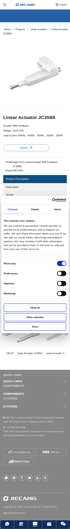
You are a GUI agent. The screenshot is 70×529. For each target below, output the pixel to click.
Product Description (17, 179)
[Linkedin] (14, 478)
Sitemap (36, 506)
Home (7, 29)
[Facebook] (22, 478)
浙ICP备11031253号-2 (14, 513)
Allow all (35, 307)
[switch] (61, 273)
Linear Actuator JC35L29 (15, 353)
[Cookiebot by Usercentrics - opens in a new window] (52, 200)
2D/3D (9, 195)
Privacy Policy (50, 506)
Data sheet (12, 187)
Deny (35, 326)
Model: (9, 162)
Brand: (9, 170)
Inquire (24, 147)
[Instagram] (30, 478)
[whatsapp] (6, 478)
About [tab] (57, 209)
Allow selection (35, 317)
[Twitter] (45, 478)
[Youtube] (37, 478)
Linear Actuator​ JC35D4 (44, 353)
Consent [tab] (12, 209)
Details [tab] (35, 209)
